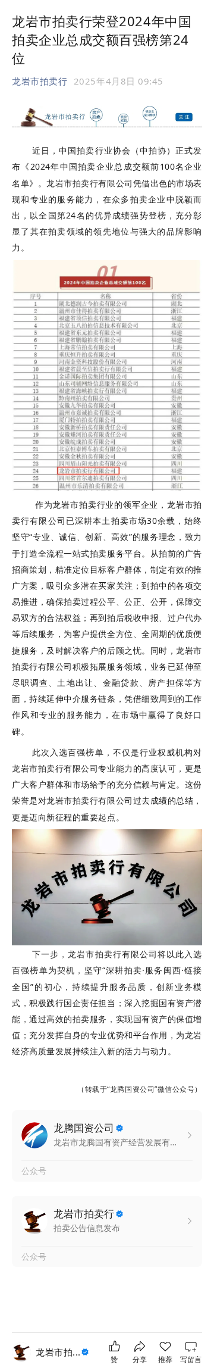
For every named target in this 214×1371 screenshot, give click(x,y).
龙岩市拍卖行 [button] (39, 81)
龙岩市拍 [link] (58, 1352)
